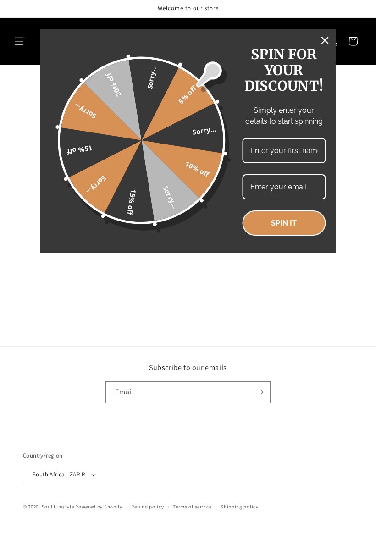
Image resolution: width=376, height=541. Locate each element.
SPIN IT (284, 223)
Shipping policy (240, 506)
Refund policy (147, 506)
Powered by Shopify (98, 506)
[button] (19, 41)
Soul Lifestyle (58, 506)
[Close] (325, 40)
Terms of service (192, 506)
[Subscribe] (260, 392)
